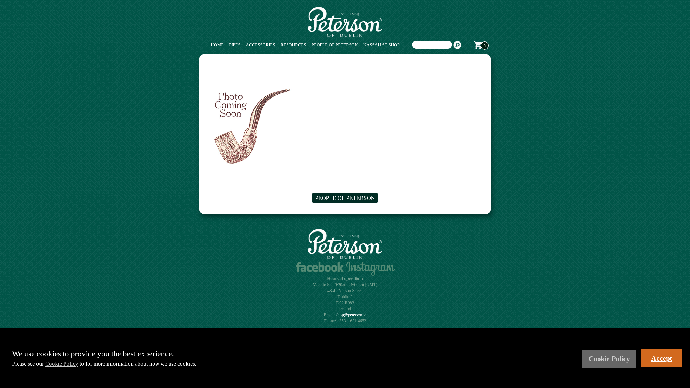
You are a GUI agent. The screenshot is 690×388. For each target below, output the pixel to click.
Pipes (234, 45)
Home (217, 45)
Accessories (260, 45)
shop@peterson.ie (351, 315)
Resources (293, 45)
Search (457, 45)
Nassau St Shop (381, 45)
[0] (478, 45)
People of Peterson (335, 45)
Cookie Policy (61, 364)
